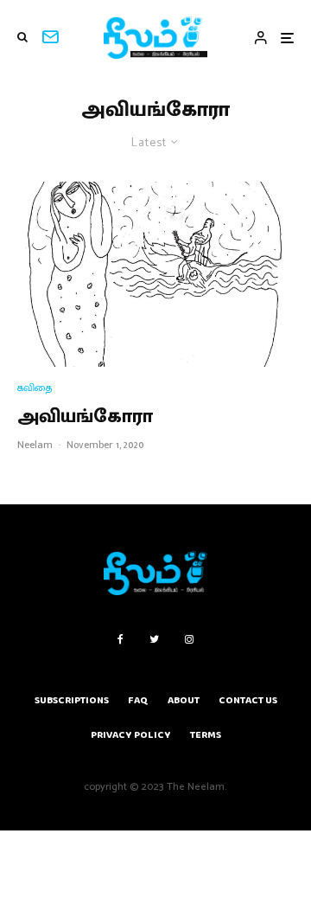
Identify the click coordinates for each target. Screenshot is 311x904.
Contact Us (248, 700)
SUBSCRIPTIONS (72, 700)
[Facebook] (120, 639)
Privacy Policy (131, 735)
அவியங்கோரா (85, 417)
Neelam (35, 444)
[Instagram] (189, 639)
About (184, 700)
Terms (205, 735)
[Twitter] (154, 639)
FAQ (138, 700)
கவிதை (34, 388)
